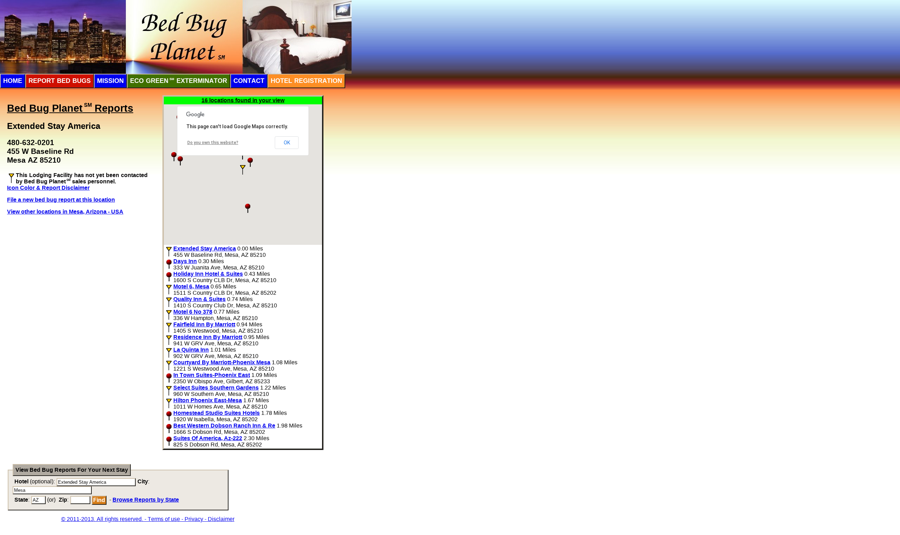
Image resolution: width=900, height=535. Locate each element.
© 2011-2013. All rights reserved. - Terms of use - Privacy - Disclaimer (147, 519)
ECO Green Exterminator (178, 80)
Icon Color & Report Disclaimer (48, 188)
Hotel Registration (306, 80)
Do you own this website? (212, 142)
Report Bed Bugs (59, 80)
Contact (248, 80)
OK (287, 142)
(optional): (34, 481)
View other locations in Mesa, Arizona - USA (65, 212)
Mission (110, 80)
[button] (242, 170)
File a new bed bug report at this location (61, 200)
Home (12, 80)
